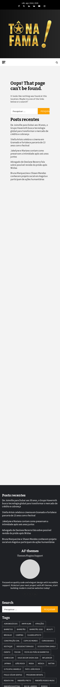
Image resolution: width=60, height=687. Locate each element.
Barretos (8, 629)
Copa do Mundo (31, 640)
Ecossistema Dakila (47, 646)
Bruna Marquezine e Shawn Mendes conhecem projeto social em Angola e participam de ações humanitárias (29, 176)
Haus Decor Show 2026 (28, 657)
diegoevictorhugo (25, 646)
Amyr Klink (26, 623)
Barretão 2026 (36, 629)
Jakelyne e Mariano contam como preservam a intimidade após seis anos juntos (29, 153)
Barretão (21, 629)
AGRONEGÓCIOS (11, 623)
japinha (7, 663)
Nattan (51, 663)
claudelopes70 (34, 635)
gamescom (9, 657)
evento (7, 652)
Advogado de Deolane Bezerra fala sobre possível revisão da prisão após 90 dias (28, 164)
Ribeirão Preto (24, 680)
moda (31, 663)
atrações (39, 623)
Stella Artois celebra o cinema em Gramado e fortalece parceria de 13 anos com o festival (27, 142)
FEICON (17, 652)
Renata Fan (9, 680)
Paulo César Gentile (13, 675)
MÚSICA (41, 663)
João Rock (20, 663)
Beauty (50, 629)
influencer (47, 657)
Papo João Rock (32, 669)
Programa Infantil (34, 675)
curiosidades (48, 640)
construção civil (12, 640)
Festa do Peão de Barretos (36, 652)
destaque (8, 646)
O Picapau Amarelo (12, 669)
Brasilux (8, 635)
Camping (19, 635)
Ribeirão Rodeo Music (45, 680)
